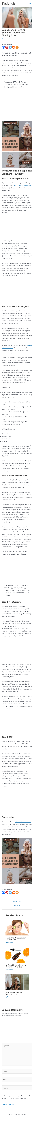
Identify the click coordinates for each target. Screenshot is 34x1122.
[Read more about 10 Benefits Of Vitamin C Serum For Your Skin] (17, 955)
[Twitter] (10, 47)
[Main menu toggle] (30, 4)
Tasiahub (8, 3)
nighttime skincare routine (22, 185)
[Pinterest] (6, 47)
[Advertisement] (17, 1030)
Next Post (17, 905)
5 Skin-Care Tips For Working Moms (13, 993)
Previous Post (17, 901)
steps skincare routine (23, 822)
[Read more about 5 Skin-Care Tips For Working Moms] (17, 982)
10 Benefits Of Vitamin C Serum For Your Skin (15, 966)
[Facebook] (3, 47)
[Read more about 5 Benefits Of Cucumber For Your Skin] (17, 927)
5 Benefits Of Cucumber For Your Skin (15, 939)
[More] (17, 47)
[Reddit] (13, 47)
